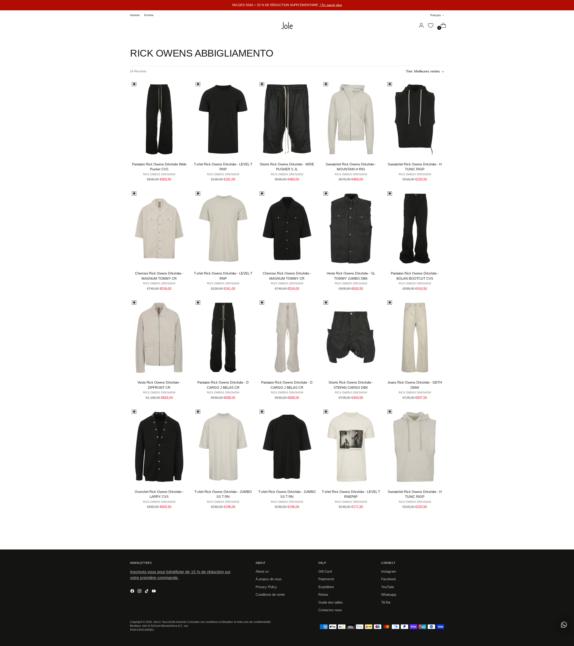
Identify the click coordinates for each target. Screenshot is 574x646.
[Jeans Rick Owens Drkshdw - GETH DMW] (415, 337)
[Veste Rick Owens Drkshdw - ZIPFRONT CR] (159, 337)
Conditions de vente (270, 594)
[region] (287, 5)
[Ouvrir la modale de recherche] (410, 25)
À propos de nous (269, 579)
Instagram (388, 571)
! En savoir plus (330, 5)
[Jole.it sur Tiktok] (147, 592)
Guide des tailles (330, 602)
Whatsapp (388, 594)
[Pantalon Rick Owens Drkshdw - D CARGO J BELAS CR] (223, 337)
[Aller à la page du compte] (419, 25)
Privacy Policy (266, 587)
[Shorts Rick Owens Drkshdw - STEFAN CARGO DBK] (351, 337)
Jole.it (157, 621)
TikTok (386, 602)
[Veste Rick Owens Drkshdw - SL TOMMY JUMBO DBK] (351, 228)
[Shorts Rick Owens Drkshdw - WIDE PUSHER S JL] (287, 119)
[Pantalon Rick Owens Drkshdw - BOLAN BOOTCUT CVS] (415, 228)
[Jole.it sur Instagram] (140, 592)
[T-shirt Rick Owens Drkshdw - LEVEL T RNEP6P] (351, 447)
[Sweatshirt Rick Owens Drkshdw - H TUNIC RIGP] (415, 119)
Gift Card (325, 571)
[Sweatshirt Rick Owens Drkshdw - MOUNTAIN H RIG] (351, 119)
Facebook (388, 579)
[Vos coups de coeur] (430, 25)
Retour (323, 594)
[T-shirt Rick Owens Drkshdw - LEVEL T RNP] (223, 119)
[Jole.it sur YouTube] (154, 592)
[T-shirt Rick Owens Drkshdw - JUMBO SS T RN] (223, 447)
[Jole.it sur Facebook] (132, 592)
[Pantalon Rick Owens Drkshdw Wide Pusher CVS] (159, 119)
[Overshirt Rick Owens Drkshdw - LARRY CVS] (159, 447)
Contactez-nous (330, 610)
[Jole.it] (287, 25)
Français (435, 15)
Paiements (326, 579)
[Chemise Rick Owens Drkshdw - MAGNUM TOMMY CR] (159, 228)
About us (262, 571)
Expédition (326, 587)
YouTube (387, 587)
